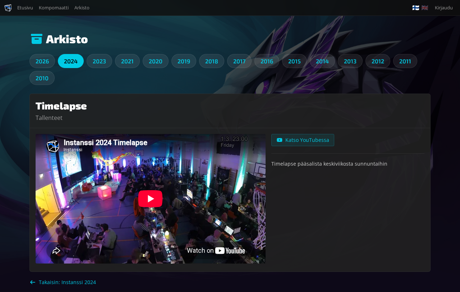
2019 (184, 61)
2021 (127, 61)
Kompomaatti (54, 7)
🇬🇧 (424, 8)
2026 (42, 61)
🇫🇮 (415, 8)
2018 (211, 61)
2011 (405, 61)
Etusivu (25, 7)
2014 (322, 61)
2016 (267, 61)
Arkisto (81, 7)
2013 (350, 61)
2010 (42, 78)
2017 (239, 61)
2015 (294, 61)
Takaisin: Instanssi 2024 (67, 282)
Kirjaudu (444, 7)
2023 (99, 61)
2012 (378, 61)
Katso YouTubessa (307, 139)
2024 (71, 61)
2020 (155, 61)
